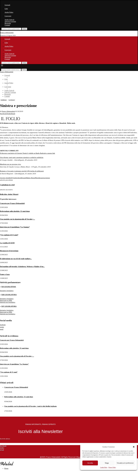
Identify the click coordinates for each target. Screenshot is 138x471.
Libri (6, 8)
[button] (134, 447)
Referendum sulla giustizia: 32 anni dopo (15, 211)
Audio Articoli (9, 20)
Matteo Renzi (30, 178)
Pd (36, 178)
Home (6, 468)
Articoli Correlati (10, 21)
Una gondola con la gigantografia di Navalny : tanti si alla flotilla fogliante (30, 406)
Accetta (90, 463)
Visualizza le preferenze (125, 463)
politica (39, 178)
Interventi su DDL (6, 300)
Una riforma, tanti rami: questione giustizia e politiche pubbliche (21, 157)
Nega (107, 463)
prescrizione (46, 178)
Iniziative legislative (6, 291)
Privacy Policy (112, 467)
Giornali (7, 5)
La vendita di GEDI (7, 243)
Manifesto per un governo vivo (10, 164)
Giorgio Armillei (5, 178)
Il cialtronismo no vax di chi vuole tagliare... (16, 259)
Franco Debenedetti (8, 111)
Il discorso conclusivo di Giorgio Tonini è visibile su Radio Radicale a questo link (27, 153)
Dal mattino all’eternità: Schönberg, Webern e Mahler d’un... (22, 266)
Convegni (8, 16)
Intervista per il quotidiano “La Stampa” (15, 227)
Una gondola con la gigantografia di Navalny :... (17, 219)
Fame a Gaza (5, 274)
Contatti (7, 25)
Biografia (8, 23)
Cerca (24, 29)
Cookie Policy (103, 467)
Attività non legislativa (7, 302)
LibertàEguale (21, 178)
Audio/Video (9, 12)
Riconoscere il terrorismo (9, 251)
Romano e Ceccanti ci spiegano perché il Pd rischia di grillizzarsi (22, 171)
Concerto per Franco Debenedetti (12, 203)
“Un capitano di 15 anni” (9, 235)
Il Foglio (14, 178)
